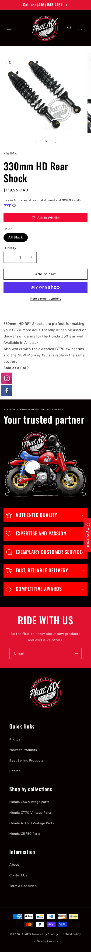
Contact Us (18, 875)
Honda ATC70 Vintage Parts (31, 823)
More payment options (45, 298)
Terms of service (48, 941)
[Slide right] (56, 141)
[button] (9, 28)
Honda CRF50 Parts (25, 834)
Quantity (10, 248)
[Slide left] (35, 141)
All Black (15, 237)
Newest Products (23, 750)
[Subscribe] (76, 653)
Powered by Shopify (45, 934)
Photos (15, 739)
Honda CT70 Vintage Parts (30, 813)
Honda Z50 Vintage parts (29, 802)
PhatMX (26, 934)
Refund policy (72, 934)
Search (15, 771)
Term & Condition (23, 886)
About (14, 865)
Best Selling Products (26, 760)
